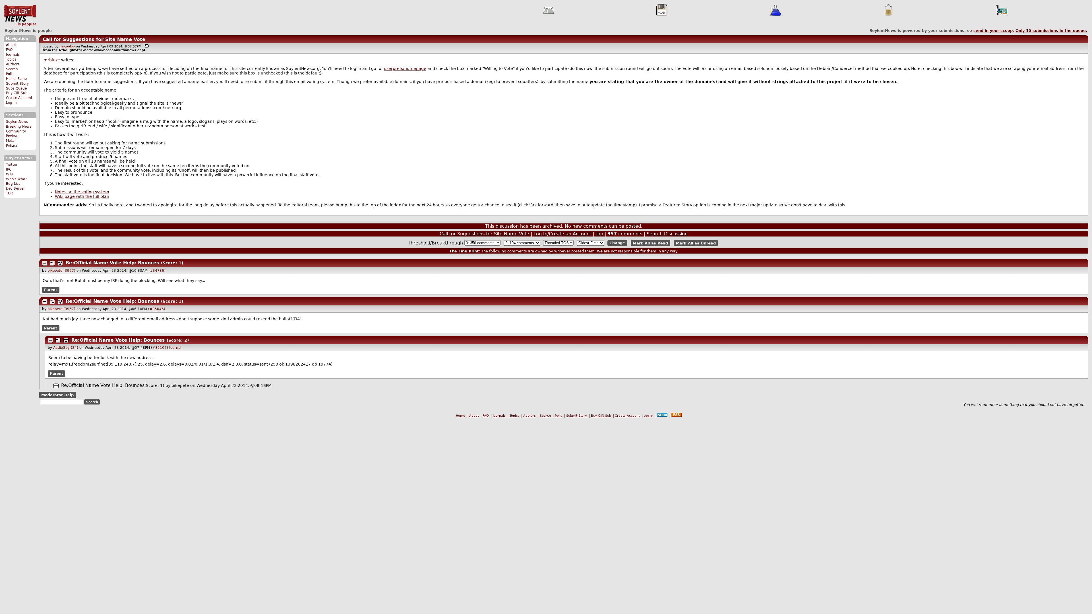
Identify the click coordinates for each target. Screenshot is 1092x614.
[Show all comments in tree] (60, 263)
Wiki (9, 174)
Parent (50, 290)
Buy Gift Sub (17, 93)
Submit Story (17, 84)
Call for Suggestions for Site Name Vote (94, 39)
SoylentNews (20, 15)
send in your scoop (993, 30)
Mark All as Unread (696, 243)
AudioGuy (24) (65, 348)
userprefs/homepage (405, 68)
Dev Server (15, 188)
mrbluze (52, 60)
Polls (9, 74)
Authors (12, 64)
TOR (9, 193)
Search (12, 69)
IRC (8, 169)
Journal (175, 348)
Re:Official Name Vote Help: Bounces (112, 262)
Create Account (19, 98)
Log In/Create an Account (562, 234)
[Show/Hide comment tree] (52, 263)
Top (599, 234)
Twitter (11, 165)
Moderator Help (57, 395)
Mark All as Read (650, 243)
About (11, 45)
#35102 (159, 348)
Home (460, 416)
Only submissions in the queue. (1051, 30)
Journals (13, 55)
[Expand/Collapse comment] (44, 263)
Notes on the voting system (82, 192)
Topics (11, 59)
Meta (10, 141)
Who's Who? (16, 179)
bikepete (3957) (61, 271)
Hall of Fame (16, 79)
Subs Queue (16, 88)
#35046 (157, 309)
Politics (12, 146)
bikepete (180, 385)
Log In (11, 103)
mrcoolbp (67, 46)
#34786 (157, 271)
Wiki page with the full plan (82, 196)
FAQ (9, 50)
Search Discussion (667, 234)
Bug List (13, 184)
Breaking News (18, 126)
